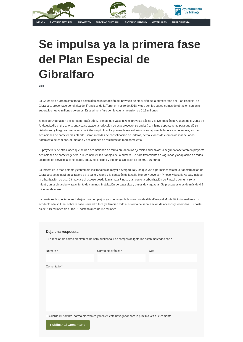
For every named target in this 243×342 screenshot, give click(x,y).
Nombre (52, 250)
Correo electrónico (109, 250)
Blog (41, 85)
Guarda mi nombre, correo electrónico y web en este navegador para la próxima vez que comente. (110, 316)
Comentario (54, 266)
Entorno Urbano (136, 22)
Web (151, 250)
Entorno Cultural (108, 22)
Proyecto (84, 22)
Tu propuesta (181, 22)
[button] (44, 22)
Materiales (159, 22)
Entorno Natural (61, 22)
